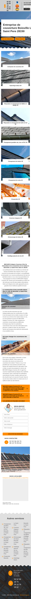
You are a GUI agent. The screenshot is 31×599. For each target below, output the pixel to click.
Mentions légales (24, 595)
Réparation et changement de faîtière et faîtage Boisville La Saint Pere (26, 535)
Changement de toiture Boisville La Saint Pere (6, 540)
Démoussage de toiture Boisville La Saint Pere (16, 540)
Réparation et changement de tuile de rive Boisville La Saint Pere (26, 550)
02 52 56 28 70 (9, 3)
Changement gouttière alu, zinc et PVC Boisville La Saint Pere (6, 529)
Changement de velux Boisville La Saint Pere (6, 550)
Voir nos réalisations (7, 39)
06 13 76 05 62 (9, 8)
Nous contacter (20, 39)
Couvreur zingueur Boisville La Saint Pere (16, 531)
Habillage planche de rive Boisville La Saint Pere (16, 551)
